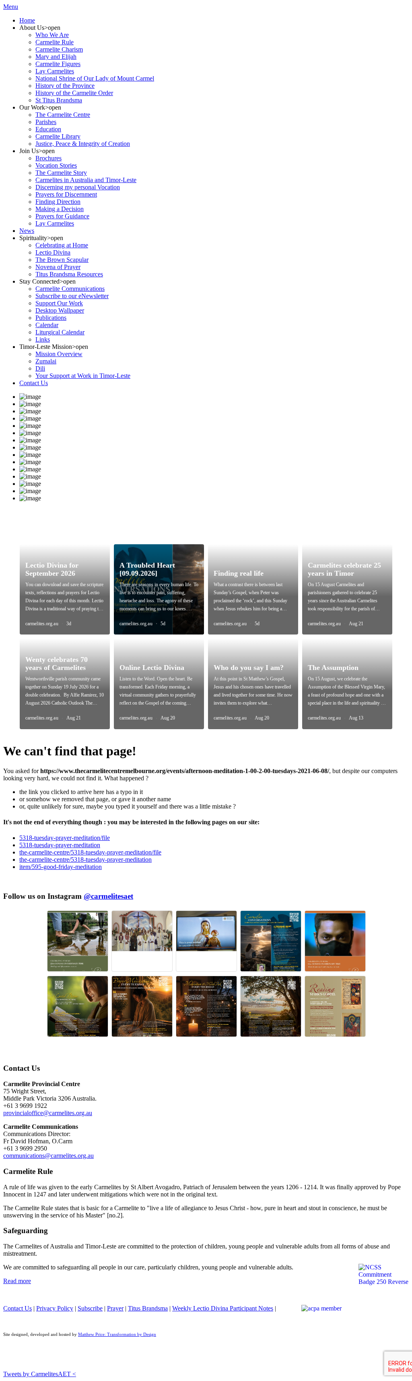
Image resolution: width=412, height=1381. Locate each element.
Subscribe (90, 1308)
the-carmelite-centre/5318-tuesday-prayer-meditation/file (90, 852)
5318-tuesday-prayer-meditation (59, 845)
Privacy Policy (54, 1308)
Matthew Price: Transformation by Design (117, 1334)
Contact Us (17, 1308)
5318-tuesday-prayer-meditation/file (64, 837)
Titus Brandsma (148, 1308)
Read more (17, 1280)
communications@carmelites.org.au (48, 1155)
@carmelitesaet (108, 896)
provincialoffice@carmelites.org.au (47, 1112)
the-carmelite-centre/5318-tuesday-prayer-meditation (85, 859)
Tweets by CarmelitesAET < (39, 1374)
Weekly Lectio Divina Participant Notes (222, 1308)
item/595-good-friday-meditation (60, 866)
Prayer (115, 1308)
